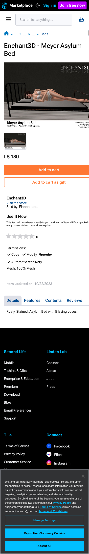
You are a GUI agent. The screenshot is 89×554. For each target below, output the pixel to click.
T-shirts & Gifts (15, 371)
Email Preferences (18, 410)
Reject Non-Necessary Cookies (44, 533)
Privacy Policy (14, 454)
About (51, 371)
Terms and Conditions (53, 511)
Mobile (9, 363)
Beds (44, 34)
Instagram (61, 463)
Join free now (72, 5)
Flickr (58, 455)
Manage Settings (44, 520)
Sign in (49, 5)
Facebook (61, 446)
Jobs (50, 379)
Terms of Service (16, 446)
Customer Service (17, 462)
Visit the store (16, 203)
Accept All (44, 545)
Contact (52, 363)
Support (10, 418)
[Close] (83, 476)
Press (50, 386)
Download (12, 394)
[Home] (6, 34)
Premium (11, 386)
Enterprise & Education (21, 379)
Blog (7, 402)
